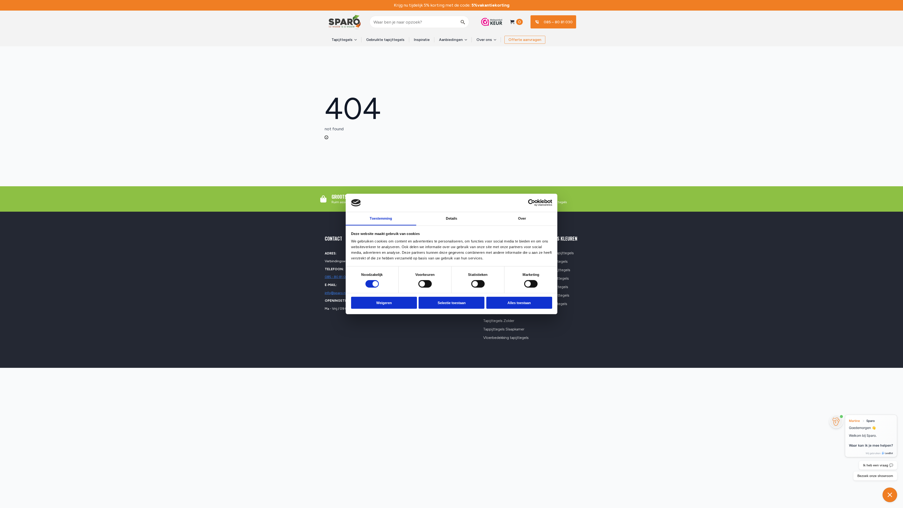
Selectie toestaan (452, 303)
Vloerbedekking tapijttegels (506, 338)
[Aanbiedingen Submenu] (467, 39)
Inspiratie (422, 39)
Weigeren (384, 303)
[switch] (425, 284)
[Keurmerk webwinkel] (489, 22)
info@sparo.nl (335, 293)
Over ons (484, 39)
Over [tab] (522, 218)
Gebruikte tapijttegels (385, 39)
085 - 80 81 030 (337, 277)
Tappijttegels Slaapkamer (503, 329)
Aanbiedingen (451, 39)
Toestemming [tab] (381, 218)
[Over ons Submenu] (496, 39)
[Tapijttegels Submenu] (356, 39)
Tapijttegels (342, 39)
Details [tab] (451, 218)
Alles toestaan (519, 303)
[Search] (463, 22)
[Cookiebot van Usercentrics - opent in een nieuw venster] (531, 202)
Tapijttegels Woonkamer (503, 312)
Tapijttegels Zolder (498, 321)
